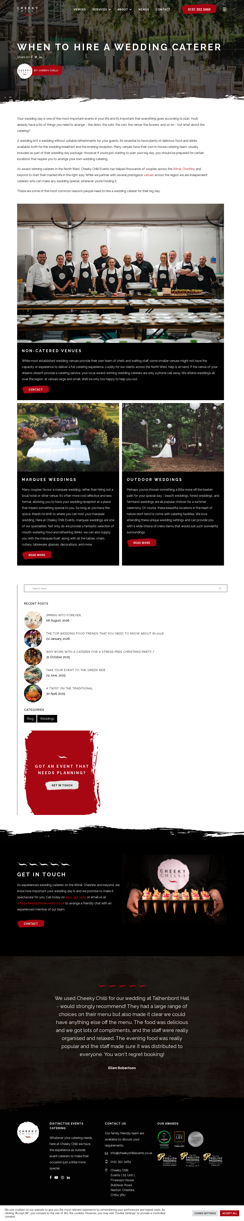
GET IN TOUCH (62, 785)
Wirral (177, 169)
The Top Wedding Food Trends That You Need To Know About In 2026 (105, 633)
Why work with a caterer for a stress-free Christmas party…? (100, 652)
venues (149, 175)
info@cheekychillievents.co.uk (41, 903)
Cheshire (188, 169)
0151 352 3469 (199, 9)
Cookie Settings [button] (205, 1213)
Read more (37, 555)
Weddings (47, 718)
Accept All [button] (229, 1213)
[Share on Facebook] (32, 57)
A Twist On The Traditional (69, 688)
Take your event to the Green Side (76, 670)
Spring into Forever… (64, 615)
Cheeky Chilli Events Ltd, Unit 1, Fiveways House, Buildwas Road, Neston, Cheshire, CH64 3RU (123, 1182)
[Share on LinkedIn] (40, 57)
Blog (30, 718)
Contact (36, 389)
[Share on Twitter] (36, 57)
